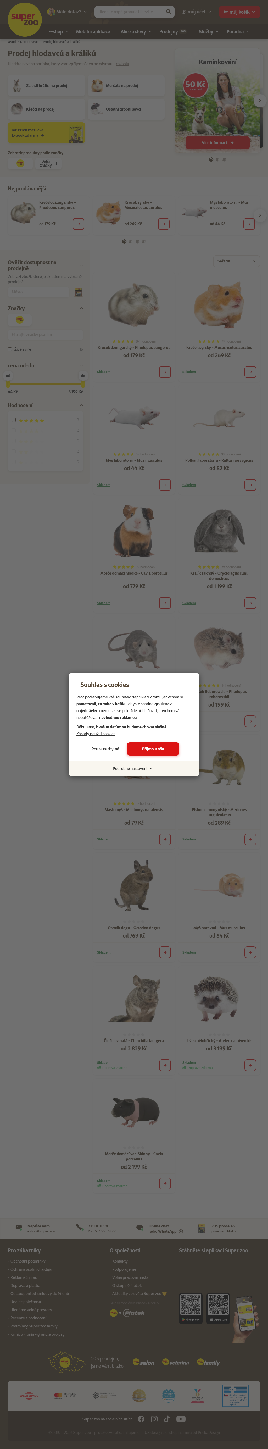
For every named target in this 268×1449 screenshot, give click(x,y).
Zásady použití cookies (95, 733)
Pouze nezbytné (105, 749)
